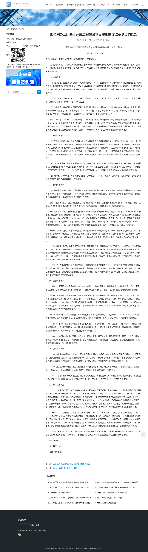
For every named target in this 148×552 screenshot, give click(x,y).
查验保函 (134, 4)
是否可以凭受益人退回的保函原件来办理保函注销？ (69, 482)
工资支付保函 (103, 4)
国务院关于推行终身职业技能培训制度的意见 (71, 464)
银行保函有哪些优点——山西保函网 (112, 492)
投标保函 (59, 4)
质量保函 (91, 4)
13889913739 (16, 46)
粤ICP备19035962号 (68, 549)
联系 (143, 4)
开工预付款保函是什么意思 (59, 492)
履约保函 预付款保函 (75, 4)
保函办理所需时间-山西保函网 (109, 498)
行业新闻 (83, 40)
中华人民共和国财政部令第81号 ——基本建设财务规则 (119, 482)
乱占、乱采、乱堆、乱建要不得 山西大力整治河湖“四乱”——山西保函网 (70, 487)
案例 (125, 4)
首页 (7, 29)
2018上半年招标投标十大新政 (65, 468)
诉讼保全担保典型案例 (106, 503)
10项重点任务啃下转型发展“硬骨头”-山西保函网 (116, 487)
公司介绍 (48, 4)
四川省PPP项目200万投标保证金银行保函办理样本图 (69, 498)
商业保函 (116, 4)
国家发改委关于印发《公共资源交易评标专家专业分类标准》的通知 (70, 503)
